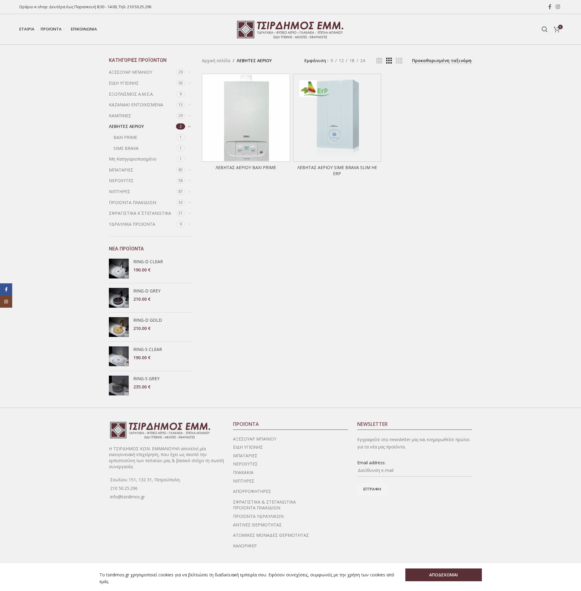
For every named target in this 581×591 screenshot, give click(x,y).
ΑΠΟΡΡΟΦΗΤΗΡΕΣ (252, 491)
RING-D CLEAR (148, 261)
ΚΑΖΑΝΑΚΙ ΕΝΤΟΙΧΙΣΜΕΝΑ (136, 105)
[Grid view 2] (379, 61)
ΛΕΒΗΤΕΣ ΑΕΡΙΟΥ (126, 126)
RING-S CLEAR (147, 349)
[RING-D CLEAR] (119, 268)
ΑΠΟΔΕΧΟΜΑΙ (443, 575)
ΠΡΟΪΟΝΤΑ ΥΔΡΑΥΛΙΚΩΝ (258, 516)
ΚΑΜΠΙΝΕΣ (120, 116)
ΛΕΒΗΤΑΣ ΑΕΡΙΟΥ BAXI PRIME (246, 167)
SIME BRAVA (125, 148)
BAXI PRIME (125, 137)
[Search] (545, 29)
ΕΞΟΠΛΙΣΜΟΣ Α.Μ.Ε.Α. (131, 94)
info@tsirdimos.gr (127, 497)
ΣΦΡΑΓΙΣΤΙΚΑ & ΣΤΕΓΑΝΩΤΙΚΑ (264, 502)
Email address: (371, 462)
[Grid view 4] (399, 61)
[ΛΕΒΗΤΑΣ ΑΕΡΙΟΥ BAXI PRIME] (246, 117)
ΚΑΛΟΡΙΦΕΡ (245, 546)
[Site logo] (291, 29)
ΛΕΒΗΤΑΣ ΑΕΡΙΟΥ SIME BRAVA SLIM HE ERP (337, 170)
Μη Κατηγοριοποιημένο (132, 159)
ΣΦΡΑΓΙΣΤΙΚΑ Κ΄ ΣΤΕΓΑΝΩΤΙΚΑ (140, 213)
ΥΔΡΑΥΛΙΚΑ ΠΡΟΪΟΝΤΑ (132, 224)
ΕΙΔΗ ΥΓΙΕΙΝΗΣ (124, 83)
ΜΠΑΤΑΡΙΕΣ (121, 170)
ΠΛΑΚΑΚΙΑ (243, 472)
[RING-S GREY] (119, 385)
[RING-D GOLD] (119, 327)
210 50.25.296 (139, 6)
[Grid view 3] (389, 61)
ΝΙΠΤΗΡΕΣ (119, 191)
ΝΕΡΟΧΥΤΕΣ (121, 180)
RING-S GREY (146, 378)
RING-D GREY (146, 291)
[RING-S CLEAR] (119, 356)
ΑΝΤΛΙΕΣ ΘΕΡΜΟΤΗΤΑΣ (257, 525)
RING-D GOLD (147, 320)
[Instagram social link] (558, 6)
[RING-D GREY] (119, 298)
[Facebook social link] (550, 6)
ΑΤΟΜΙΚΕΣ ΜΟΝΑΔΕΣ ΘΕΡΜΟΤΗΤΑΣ (271, 535)
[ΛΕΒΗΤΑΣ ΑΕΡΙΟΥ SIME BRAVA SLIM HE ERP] (337, 117)
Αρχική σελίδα (216, 60)
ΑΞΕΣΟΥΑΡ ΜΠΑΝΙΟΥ (130, 72)
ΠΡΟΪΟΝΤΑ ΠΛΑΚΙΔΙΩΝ (132, 202)
